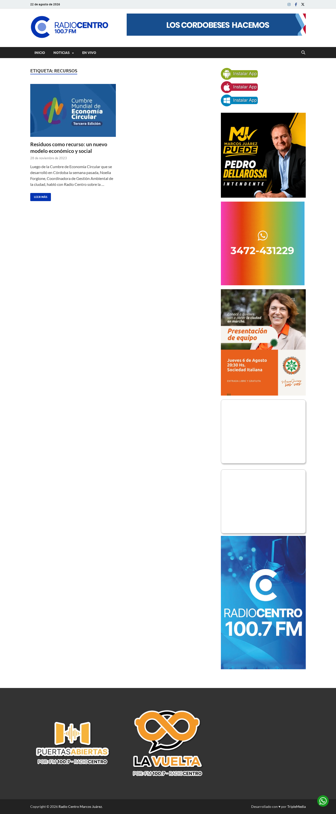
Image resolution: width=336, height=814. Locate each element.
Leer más (38, 196)
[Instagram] (289, 4)
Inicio (39, 53)
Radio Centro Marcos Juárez (80, 806)
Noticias (61, 53)
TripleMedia (296, 806)
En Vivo (89, 53)
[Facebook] (296, 4)
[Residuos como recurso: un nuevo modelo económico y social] (73, 110)
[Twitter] (303, 4)
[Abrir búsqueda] (303, 52)
